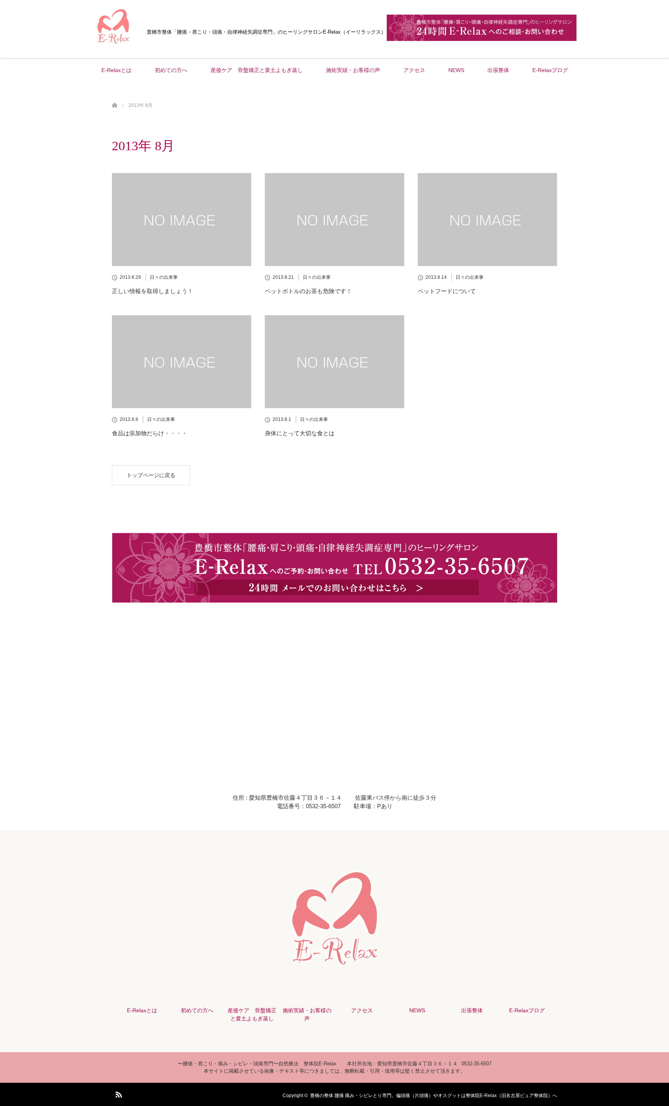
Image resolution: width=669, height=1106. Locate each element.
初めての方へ (171, 70)
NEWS (456, 70)
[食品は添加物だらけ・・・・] (181, 361)
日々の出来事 (164, 277)
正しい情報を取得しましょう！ (152, 291)
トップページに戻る (151, 475)
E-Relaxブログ (550, 70)
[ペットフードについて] (487, 219)
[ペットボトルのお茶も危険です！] (334, 219)
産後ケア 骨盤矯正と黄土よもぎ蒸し (257, 70)
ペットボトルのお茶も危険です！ (308, 291)
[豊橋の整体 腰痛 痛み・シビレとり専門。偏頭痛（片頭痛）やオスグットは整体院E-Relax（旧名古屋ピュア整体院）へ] (114, 45)
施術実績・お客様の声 (353, 70)
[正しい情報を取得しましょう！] (181, 219)
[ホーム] (114, 96)
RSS (118, 1093)
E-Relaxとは (116, 70)
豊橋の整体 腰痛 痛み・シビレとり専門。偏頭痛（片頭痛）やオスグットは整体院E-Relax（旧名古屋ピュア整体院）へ (433, 1095)
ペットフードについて (447, 291)
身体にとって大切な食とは (299, 433)
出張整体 (498, 70)
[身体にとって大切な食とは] (334, 361)
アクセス (414, 70)
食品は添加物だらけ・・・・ (149, 433)
